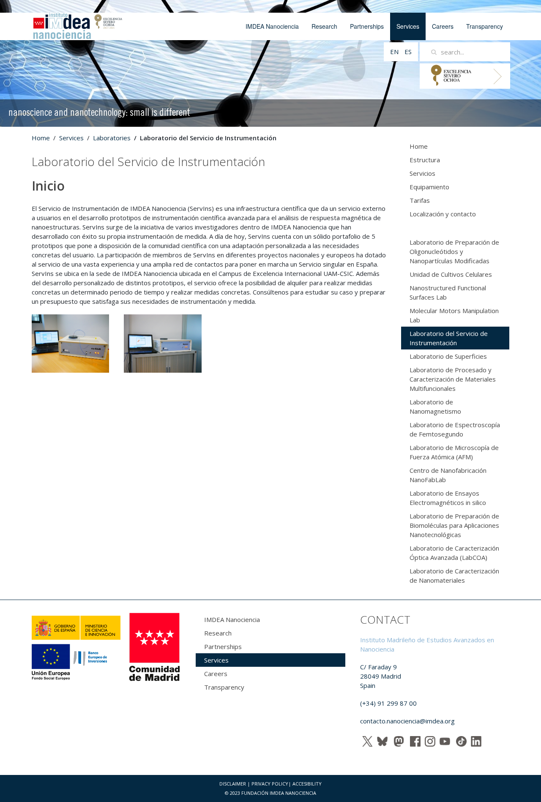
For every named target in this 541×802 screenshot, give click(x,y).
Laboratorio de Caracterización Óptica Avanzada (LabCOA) (454, 553)
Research (324, 26)
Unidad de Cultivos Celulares (451, 274)
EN (395, 51)
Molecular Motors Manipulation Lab (454, 315)
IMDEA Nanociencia (272, 26)
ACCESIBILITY (307, 783)
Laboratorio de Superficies (448, 356)
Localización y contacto (443, 214)
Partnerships (367, 26)
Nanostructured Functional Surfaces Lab (448, 292)
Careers (443, 26)
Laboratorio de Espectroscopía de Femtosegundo (455, 429)
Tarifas (420, 200)
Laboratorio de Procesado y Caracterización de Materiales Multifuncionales (453, 379)
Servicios (422, 173)
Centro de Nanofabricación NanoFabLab (448, 475)
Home (41, 138)
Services (407, 26)
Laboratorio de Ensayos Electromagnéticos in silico (448, 498)
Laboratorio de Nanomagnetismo (435, 406)
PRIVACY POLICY (269, 783)
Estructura (425, 159)
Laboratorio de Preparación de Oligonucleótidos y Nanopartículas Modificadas (454, 251)
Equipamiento (429, 187)
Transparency (484, 26)
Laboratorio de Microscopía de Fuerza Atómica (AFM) (454, 452)
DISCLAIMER (232, 783)
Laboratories (112, 138)
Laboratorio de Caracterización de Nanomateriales (454, 575)
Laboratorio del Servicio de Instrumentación (449, 338)
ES (408, 51)
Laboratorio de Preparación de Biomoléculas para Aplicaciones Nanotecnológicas (454, 525)
